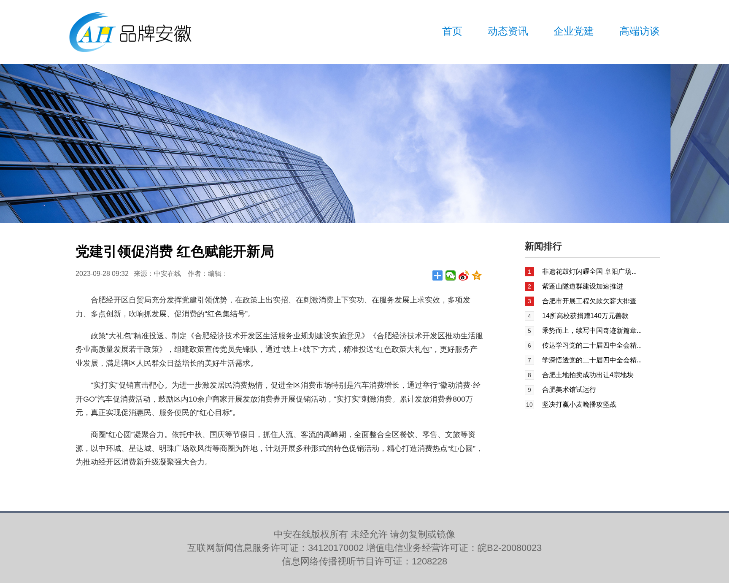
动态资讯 (508, 31)
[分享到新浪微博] (464, 275)
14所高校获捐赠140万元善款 (585, 315)
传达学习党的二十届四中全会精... (592, 345)
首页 (452, 31)
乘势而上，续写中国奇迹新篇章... (592, 330)
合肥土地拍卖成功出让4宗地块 (588, 374)
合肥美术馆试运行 (569, 389)
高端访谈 (639, 31)
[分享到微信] (451, 275)
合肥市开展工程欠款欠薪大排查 (589, 301)
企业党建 (574, 31)
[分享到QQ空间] (477, 275)
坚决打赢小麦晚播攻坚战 (579, 404)
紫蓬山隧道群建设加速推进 (582, 286)
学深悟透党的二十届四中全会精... (592, 360)
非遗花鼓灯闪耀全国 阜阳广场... (589, 271)
